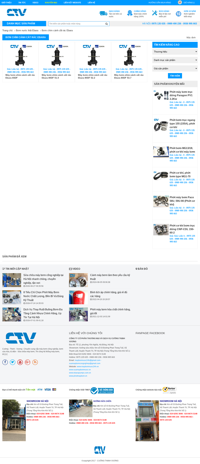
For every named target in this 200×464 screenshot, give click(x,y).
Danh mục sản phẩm (21, 23)
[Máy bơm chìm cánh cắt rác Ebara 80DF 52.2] (93, 54)
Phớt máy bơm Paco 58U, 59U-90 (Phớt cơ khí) (182, 201)
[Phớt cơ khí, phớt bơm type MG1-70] (161, 176)
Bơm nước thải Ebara (27, 30)
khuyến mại (51, 3)
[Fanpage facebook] (5, 362)
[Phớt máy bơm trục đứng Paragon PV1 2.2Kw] (161, 96)
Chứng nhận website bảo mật (149, 390)
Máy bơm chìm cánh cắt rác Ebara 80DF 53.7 (129, 76)
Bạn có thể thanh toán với (13, 390)
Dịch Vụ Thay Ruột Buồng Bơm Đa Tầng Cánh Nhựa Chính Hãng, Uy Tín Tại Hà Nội (42, 313)
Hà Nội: (146, 23)
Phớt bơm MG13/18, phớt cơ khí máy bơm (182, 150)
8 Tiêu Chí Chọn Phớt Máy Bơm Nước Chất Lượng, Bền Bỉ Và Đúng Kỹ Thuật (43, 296)
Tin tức (22, 3)
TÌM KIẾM (175, 75)
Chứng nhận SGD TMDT (79, 390)
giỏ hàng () (189, 3)
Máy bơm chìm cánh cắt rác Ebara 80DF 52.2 (92, 76)
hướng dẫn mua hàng (160, 3)
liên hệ (91, 3)
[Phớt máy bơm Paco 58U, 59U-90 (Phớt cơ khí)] (161, 201)
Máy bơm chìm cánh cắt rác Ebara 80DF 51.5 (56, 76)
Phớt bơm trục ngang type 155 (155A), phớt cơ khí (182, 124)
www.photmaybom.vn (78, 376)
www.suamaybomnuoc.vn (80, 370)
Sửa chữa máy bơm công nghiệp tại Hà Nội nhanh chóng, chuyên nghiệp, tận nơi (43, 279)
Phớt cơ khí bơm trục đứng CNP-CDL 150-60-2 (182, 229)
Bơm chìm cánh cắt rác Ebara (57, 30)
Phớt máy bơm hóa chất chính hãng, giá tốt (110, 311)
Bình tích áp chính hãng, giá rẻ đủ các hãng (108, 294)
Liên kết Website (72, 3)
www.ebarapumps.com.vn (80, 373)
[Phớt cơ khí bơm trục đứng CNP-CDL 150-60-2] (161, 229)
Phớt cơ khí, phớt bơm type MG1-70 (180, 174)
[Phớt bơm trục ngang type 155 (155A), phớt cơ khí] (161, 126)
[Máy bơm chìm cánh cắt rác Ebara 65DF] (20, 54)
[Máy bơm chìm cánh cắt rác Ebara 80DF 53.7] (129, 54)
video (35, 3)
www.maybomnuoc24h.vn (87, 366)
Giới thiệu (7, 3)
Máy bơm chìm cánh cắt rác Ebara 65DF (20, 76)
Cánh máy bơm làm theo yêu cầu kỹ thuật (110, 277)
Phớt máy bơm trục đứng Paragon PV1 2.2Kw (181, 95)
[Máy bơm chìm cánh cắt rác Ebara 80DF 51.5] (56, 54)
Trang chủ (7, 30)
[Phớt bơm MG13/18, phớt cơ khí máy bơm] (161, 151)
